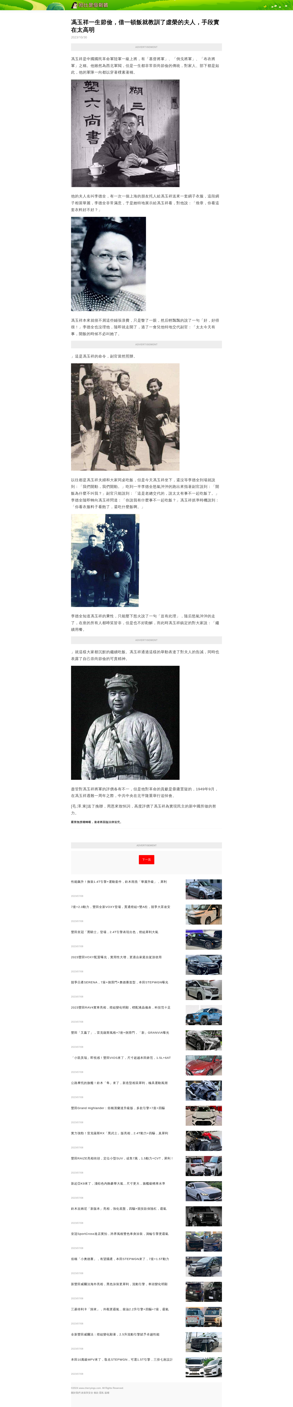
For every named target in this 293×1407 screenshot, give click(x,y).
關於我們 (76, 1392)
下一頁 (146, 859)
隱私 (101, 1392)
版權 (107, 1392)
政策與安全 (87, 1392)
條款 (96, 1392)
